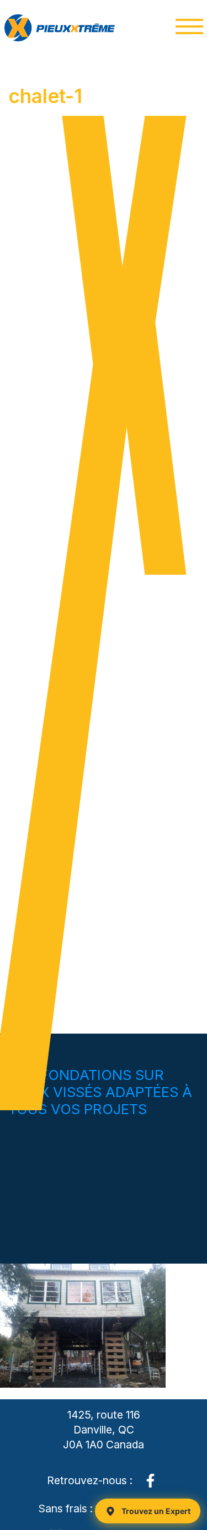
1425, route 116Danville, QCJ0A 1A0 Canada (103, 1429)
